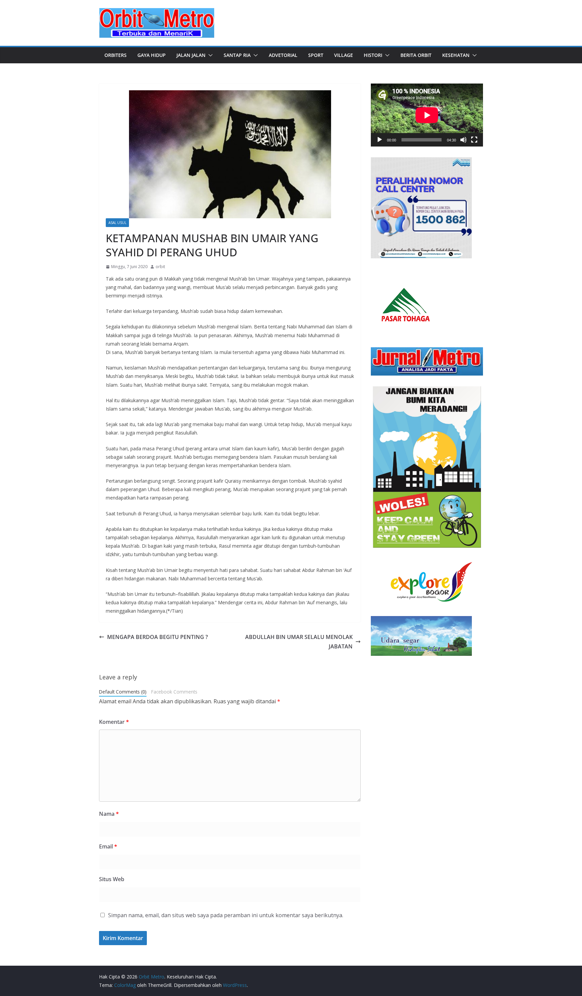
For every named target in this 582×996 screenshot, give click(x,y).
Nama (109, 813)
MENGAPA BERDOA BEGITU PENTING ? (157, 637)
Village (343, 55)
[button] (209, 55)
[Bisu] (463, 139)
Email (108, 846)
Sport (315, 55)
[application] (427, 115)
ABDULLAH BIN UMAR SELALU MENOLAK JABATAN (299, 641)
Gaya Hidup (151, 55)
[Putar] (379, 139)
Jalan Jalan (190, 55)
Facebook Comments (174, 691)
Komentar (114, 722)
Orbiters (115, 55)
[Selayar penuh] (474, 139)
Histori (373, 55)
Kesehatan (456, 55)
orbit (160, 266)
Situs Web (111, 879)
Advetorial (283, 55)
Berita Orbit (415, 55)
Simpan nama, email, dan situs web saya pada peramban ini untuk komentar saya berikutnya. (225, 915)
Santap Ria (237, 55)
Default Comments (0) (123, 691)
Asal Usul (117, 222)
